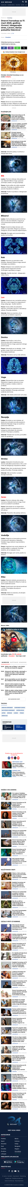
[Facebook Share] (4, 48)
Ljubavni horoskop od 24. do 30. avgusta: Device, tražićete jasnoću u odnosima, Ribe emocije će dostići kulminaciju (19, 974)
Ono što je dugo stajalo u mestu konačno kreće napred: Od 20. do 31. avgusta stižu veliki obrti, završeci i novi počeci (19, 1039)
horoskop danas (19, 707)
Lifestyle (3, 1154)
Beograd (17, 1146)
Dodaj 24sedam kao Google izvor (15, 52)
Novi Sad (17, 1154)
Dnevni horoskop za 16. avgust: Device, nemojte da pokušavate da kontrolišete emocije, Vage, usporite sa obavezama (19, 993)
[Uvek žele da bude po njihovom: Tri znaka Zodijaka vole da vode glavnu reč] (6, 1050)
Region (17, 1149)
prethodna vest (17, 761)
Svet (2, 1146)
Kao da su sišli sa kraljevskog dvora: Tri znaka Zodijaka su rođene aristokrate (18, 903)
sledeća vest (16, 770)
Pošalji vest (8, 1178)
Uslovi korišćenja (9, 1181)
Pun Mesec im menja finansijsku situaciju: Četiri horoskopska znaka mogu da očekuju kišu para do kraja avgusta (19, 1002)
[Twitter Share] (24, 48)
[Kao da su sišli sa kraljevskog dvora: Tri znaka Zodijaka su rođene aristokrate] (6, 904)
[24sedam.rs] (6, 2)
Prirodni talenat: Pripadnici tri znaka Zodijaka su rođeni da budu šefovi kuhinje (17, 134)
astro (3, 713)
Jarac (3, 497)
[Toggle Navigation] (26, 1)
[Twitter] (15, 758)
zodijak (9, 713)
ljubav (16, 713)
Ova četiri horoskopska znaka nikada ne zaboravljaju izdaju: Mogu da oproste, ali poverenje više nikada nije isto (19, 913)
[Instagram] (12, 758)
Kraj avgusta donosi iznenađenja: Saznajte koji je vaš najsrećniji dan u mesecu (18, 1058)
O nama (4, 1176)
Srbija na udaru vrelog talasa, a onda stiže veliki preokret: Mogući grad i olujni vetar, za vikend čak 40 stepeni (16, 692)
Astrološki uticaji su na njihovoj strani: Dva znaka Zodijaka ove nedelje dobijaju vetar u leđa (19, 1086)
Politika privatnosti (17, 1178)
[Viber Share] (11, 48)
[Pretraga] (23, 2)
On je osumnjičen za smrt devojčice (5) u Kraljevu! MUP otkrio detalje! (16, 679)
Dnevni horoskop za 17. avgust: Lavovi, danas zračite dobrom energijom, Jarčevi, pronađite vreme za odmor (19, 946)
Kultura (17, 1141)
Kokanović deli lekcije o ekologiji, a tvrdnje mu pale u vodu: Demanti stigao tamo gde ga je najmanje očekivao (15, 674)
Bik (2, 175)
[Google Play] (19, 1161)
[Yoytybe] (15, 1171)
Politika (18, 5)
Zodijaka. (8, 77)
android (18, 654)
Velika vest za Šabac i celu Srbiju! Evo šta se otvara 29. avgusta (15, 667)
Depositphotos (19, 1181)
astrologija (20, 710)
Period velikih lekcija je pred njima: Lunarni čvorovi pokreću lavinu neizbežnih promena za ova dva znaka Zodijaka (19, 1011)
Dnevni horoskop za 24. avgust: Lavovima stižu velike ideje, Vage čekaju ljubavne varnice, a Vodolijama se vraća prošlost (18, 774)
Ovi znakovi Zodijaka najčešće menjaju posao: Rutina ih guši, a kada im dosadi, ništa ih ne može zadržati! (19, 795)
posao (22, 713)
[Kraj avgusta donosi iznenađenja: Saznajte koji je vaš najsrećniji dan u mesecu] (6, 1059)
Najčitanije (14, 662)
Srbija (16, 1144)
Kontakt (9, 1176)
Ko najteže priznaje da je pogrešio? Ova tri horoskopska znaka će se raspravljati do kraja (19, 955)
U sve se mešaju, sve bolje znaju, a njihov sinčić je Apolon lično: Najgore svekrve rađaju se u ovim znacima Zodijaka (19, 126)
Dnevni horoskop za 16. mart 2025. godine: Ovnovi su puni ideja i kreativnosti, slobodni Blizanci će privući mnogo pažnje (18, 117)
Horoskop (9, 18)
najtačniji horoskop (8, 710)
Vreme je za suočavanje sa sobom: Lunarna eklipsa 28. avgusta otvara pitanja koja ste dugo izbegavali (19, 833)
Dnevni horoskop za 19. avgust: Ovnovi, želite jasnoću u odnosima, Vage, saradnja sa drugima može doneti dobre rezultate (19, 851)
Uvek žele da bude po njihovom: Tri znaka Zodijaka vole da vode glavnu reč (18, 1049)
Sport (22, 5)
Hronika (3, 1149)
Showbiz (3, 1144)
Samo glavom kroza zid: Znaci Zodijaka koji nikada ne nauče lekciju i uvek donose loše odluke (18, 143)
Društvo (3, 1151)
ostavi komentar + (19, 726)
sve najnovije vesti (14, 699)
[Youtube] (18, 758)
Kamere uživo (11, 5)
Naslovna (3, 17)
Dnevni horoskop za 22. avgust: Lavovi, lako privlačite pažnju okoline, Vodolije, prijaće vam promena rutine (19, 814)
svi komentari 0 (8, 727)
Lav (2, 297)
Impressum (16, 1176)
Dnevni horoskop (7, 707)
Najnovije (3, 5)
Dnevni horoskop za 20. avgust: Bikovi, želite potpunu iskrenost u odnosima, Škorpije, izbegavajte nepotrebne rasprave (19, 842)
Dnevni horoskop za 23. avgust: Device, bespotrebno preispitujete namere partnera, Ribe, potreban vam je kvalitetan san (19, 805)
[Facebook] (9, 758)
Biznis (16, 1139)
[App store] (8, 1161)
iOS (13, 654)
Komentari (22, 662)
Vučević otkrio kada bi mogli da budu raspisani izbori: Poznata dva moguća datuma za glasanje (15, 685)
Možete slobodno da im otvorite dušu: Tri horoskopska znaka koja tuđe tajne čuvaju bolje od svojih (19, 936)
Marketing (23, 1176)
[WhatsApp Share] (17, 48)
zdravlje (4, 715)
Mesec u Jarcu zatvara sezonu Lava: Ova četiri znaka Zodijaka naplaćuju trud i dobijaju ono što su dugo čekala (19, 875)
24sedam (12, 656)
